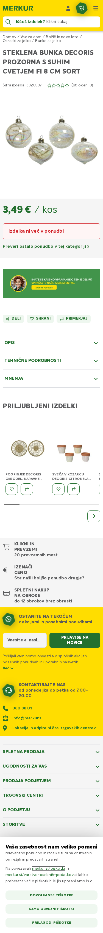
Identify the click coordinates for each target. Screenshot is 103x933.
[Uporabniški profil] (68, 8)
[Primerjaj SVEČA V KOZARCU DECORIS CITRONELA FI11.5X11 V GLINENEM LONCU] (73, 489)
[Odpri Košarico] (81, 8)
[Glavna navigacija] (95, 8)
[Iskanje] (8, 21)
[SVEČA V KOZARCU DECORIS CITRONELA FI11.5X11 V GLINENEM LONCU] (74, 449)
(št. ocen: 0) (82, 85)
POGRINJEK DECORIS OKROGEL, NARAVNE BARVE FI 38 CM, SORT (24, 479)
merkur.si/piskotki (48, 868)
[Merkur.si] (18, 8)
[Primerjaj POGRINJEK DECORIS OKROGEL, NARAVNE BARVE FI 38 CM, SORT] (27, 489)
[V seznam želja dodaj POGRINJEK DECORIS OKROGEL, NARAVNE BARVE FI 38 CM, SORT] (11, 489)
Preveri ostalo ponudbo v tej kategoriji (45, 246)
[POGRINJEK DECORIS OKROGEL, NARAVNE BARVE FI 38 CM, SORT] (27, 449)
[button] (51, 139)
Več (6, 668)
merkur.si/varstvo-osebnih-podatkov (39, 875)
